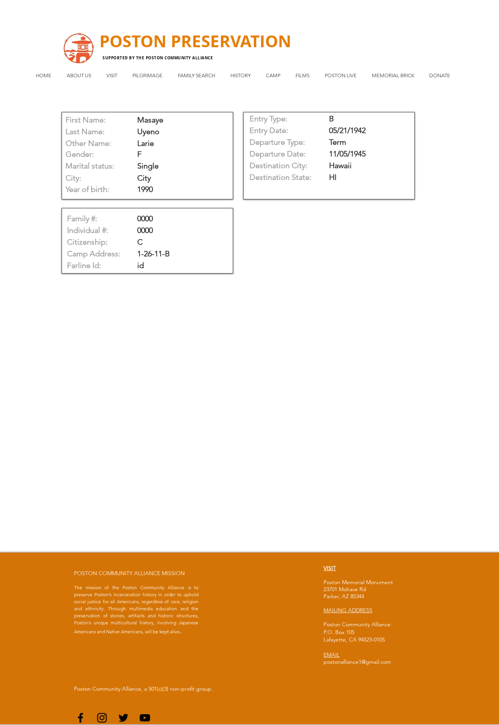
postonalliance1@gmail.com (357, 661)
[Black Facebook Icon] (80, 717)
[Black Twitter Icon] (123, 717)
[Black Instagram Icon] (102, 717)
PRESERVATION (231, 41)
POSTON (135, 41)
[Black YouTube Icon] (144, 717)
